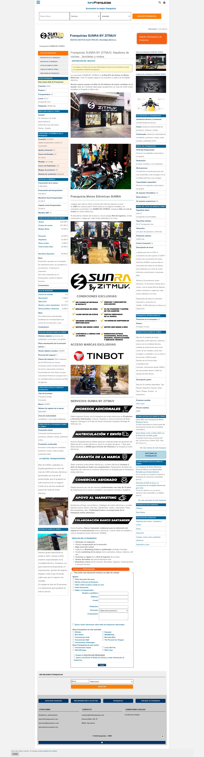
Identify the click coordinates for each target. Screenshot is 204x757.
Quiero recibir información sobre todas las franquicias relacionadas (99, 625)
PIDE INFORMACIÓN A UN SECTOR (86, 701)
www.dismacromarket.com (48, 727)
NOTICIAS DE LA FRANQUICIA (49, 61)
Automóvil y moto (142, 544)
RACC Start (108, 650)
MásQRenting (109, 635)
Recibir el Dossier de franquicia (86, 582)
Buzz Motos (79, 635)
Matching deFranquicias (151, 454)
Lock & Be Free (110, 647)
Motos (138, 529)
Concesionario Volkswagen (85, 642)
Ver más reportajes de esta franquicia (152, 500)
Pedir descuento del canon (85, 579)
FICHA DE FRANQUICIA (48, 53)
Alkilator (78, 632)
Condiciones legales (132, 714)
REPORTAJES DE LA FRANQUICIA (50, 57)
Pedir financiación (81, 587)
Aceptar (15, 754)
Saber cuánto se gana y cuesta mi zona (89, 585)
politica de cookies (50, 751)
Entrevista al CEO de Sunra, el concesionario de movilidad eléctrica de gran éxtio (150, 485)
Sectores (74, 16)
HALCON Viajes (80, 650)
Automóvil (140, 533)
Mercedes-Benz (110, 637)
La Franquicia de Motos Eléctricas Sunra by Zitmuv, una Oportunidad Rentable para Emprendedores (149, 469)
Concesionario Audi (82, 637)
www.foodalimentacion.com (48, 723)
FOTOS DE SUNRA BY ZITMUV (49, 65)
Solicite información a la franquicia (150, 38)
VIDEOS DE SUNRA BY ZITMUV (49, 69)
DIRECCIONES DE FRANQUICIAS (49, 73)
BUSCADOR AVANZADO (53, 701)
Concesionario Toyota (83, 647)
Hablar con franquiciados (84, 590)
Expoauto (107, 632)
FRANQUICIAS (118, 701)
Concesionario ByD (82, 640)
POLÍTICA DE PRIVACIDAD (94, 655)
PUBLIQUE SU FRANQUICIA (150, 701)
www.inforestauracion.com (48, 719)
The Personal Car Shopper (114, 640)
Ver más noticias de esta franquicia (153, 448)
